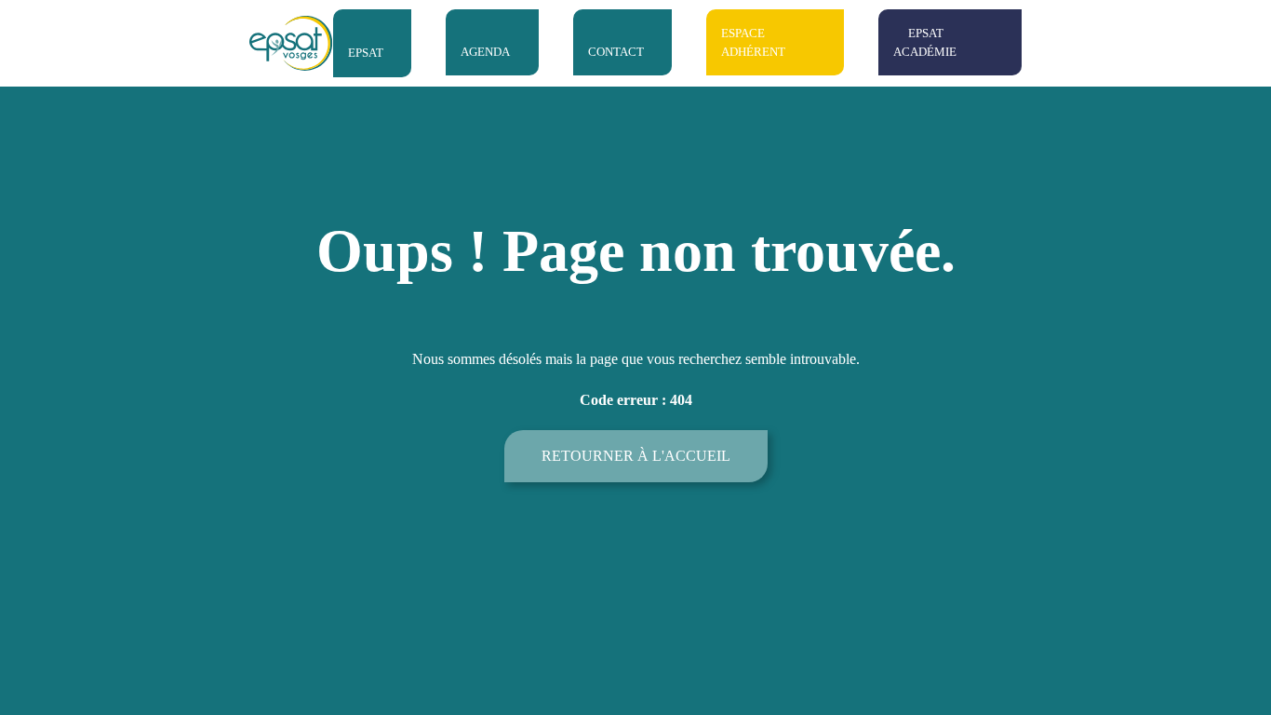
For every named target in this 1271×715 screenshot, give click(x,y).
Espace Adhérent (753, 42)
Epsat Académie (925, 42)
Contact (616, 52)
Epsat (365, 53)
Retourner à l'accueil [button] (636, 456)
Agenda (485, 52)
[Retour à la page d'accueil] (290, 43)
